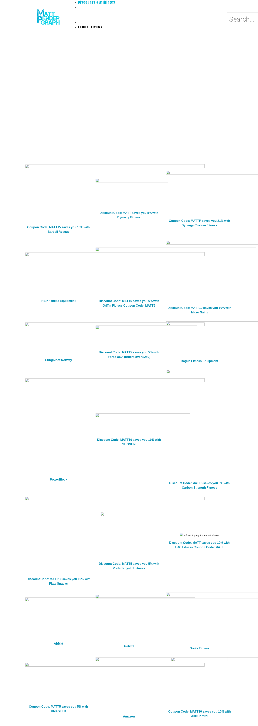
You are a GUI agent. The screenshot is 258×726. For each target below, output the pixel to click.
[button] (151, 17)
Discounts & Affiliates (94, 22)
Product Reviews (90, 27)
